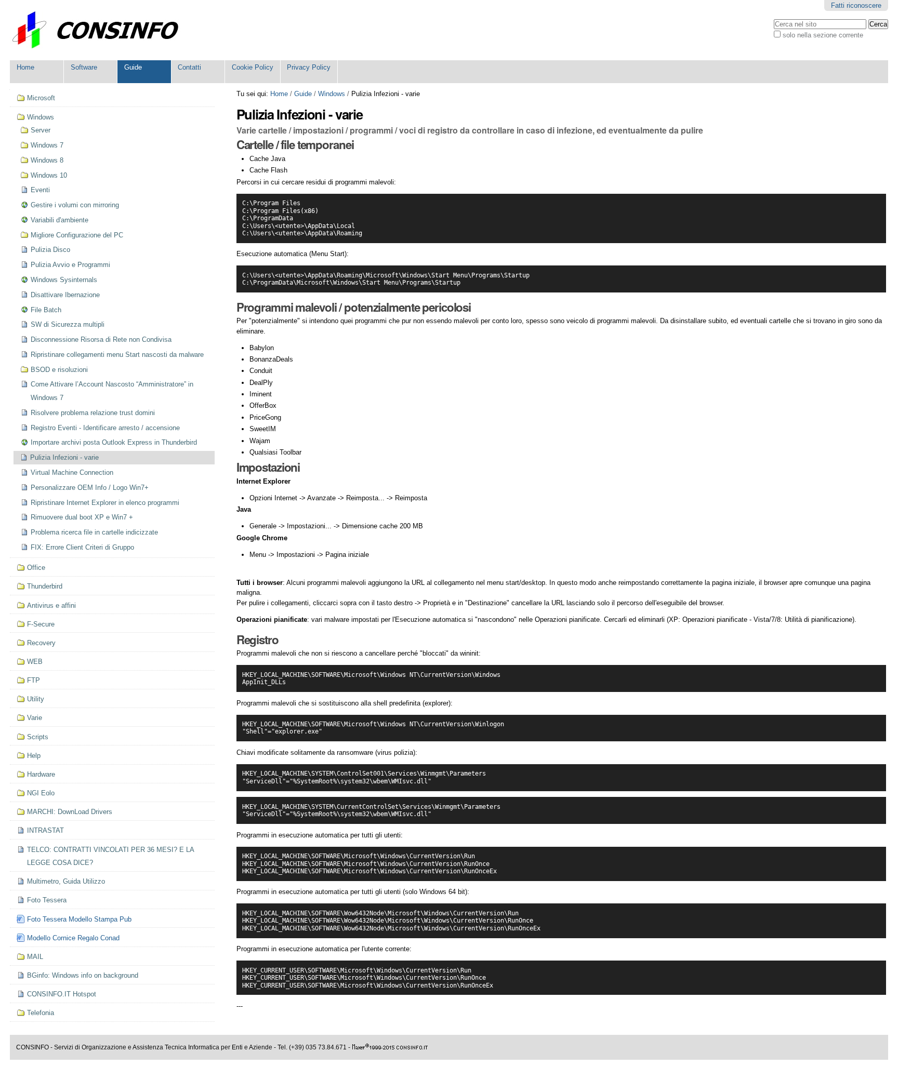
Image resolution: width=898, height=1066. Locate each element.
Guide (133, 67)
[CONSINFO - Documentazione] (101, 30)
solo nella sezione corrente (823, 35)
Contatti (189, 67)
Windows (331, 94)
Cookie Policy (252, 67)
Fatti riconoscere (856, 5)
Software (84, 67)
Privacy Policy (309, 67)
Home (25, 67)
